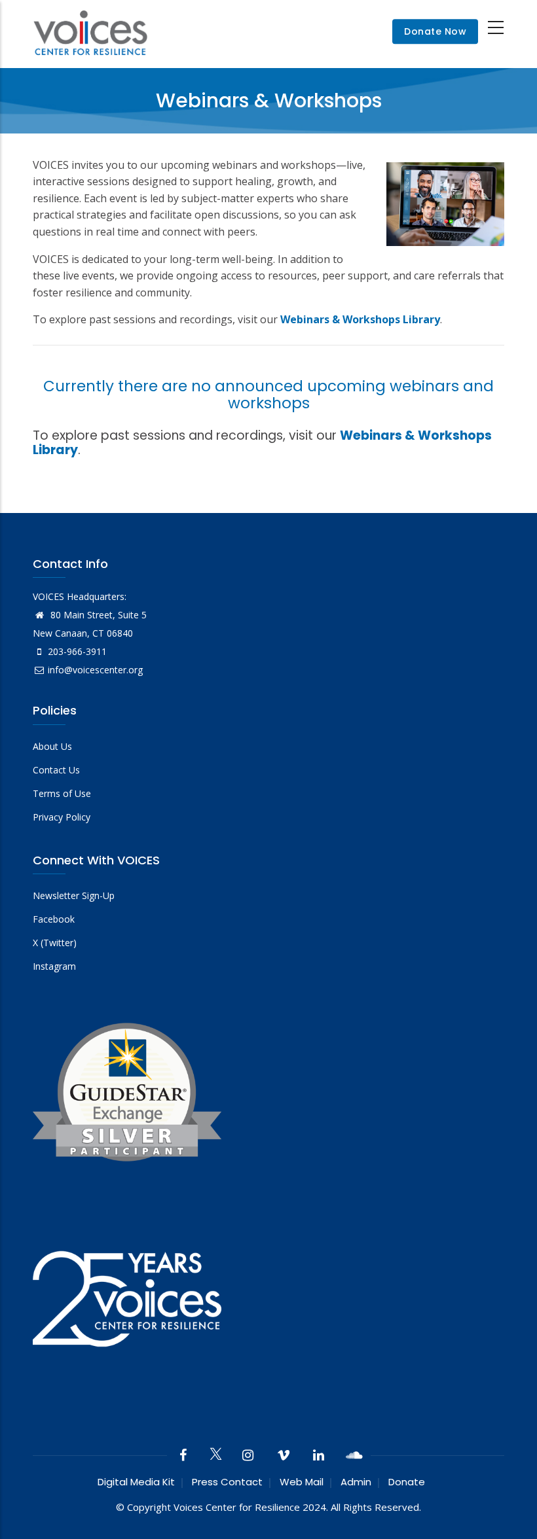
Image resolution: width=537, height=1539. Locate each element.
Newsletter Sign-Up (74, 895)
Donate (406, 1482)
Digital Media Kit (136, 1482)
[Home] (90, 32)
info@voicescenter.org (95, 669)
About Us (52, 746)
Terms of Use (62, 793)
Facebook (54, 919)
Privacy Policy (61, 817)
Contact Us (56, 770)
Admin (356, 1482)
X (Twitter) (55, 942)
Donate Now (435, 32)
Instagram (54, 966)
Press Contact (227, 1482)
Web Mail (302, 1482)
